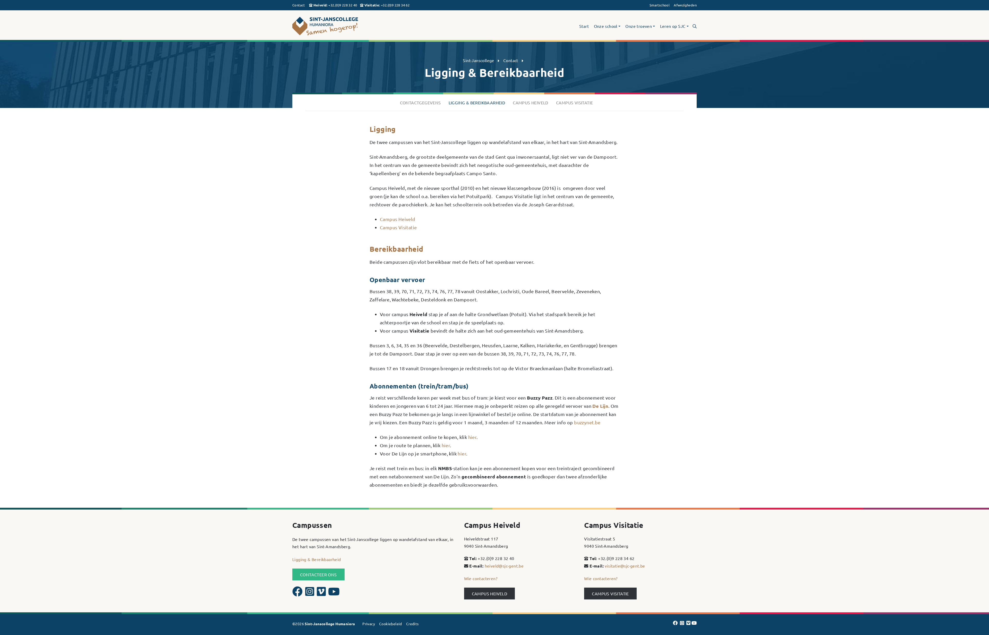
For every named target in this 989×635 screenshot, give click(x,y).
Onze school (605, 26)
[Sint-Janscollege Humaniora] (357, 26)
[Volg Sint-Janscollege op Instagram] (310, 593)
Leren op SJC (673, 26)
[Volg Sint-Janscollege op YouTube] (334, 593)
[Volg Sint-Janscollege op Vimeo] (322, 593)
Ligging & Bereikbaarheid (316, 559)
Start (584, 26)
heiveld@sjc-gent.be (504, 565)
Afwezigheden (685, 5)
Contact (298, 5)
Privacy (368, 623)
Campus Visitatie (398, 227)
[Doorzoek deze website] (695, 26)
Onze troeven (638, 26)
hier (472, 437)
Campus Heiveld (397, 219)
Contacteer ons (318, 574)
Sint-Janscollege (478, 60)
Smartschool (660, 5)
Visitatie (371, 5)
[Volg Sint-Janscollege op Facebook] (298, 593)
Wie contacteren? (480, 578)
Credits (412, 623)
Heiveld (320, 5)
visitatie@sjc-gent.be (625, 565)
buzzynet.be (587, 422)
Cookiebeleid (390, 623)
